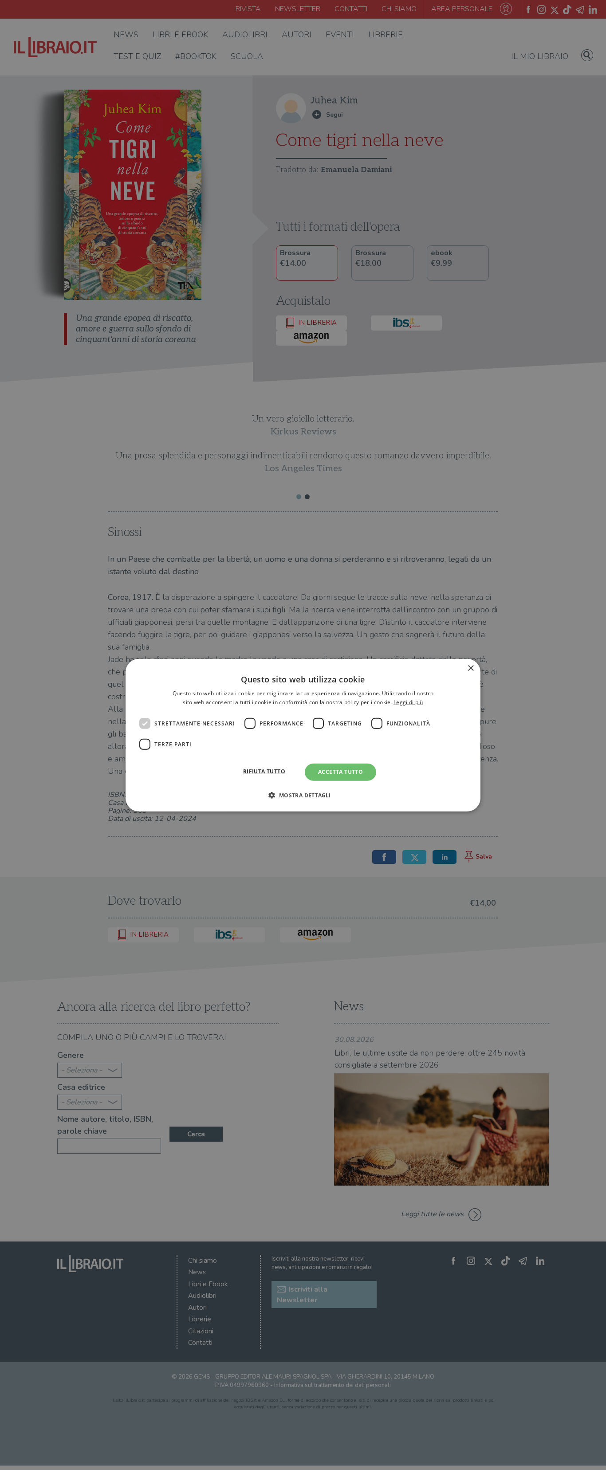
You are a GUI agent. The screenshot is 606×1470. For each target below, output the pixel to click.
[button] (303, 795)
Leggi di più (408, 702)
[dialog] (303, 734)
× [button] (470, 668)
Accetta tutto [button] (340, 772)
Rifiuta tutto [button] (264, 771)
